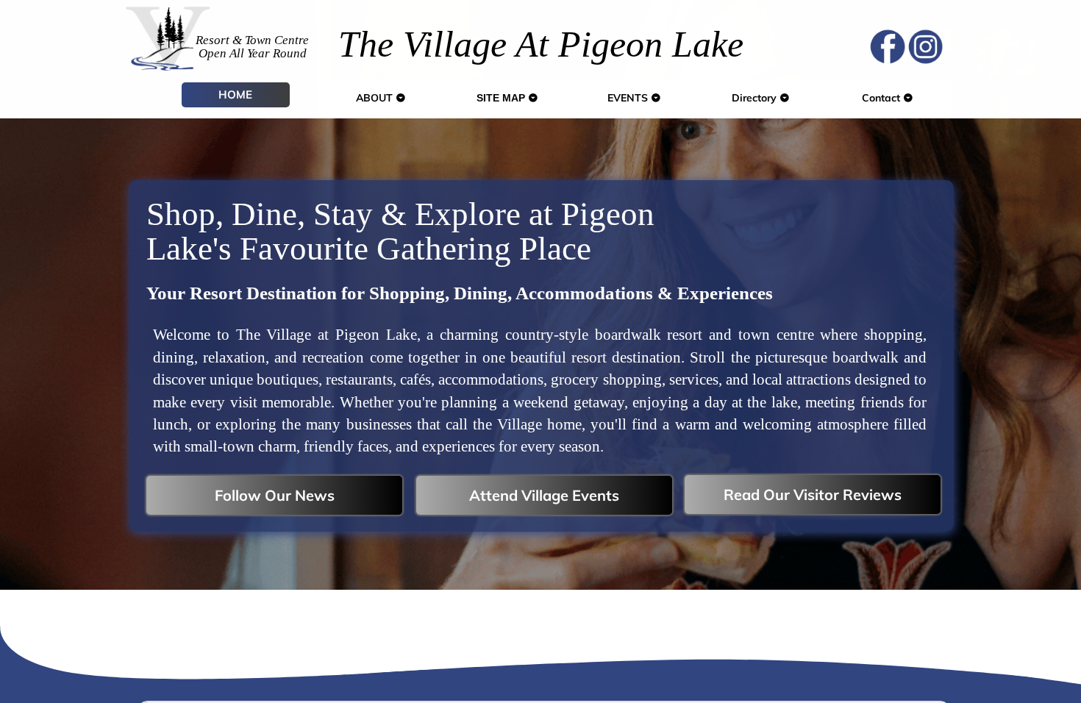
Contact (882, 97)
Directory (755, 97)
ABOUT (376, 97)
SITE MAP (502, 98)
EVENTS (629, 97)
